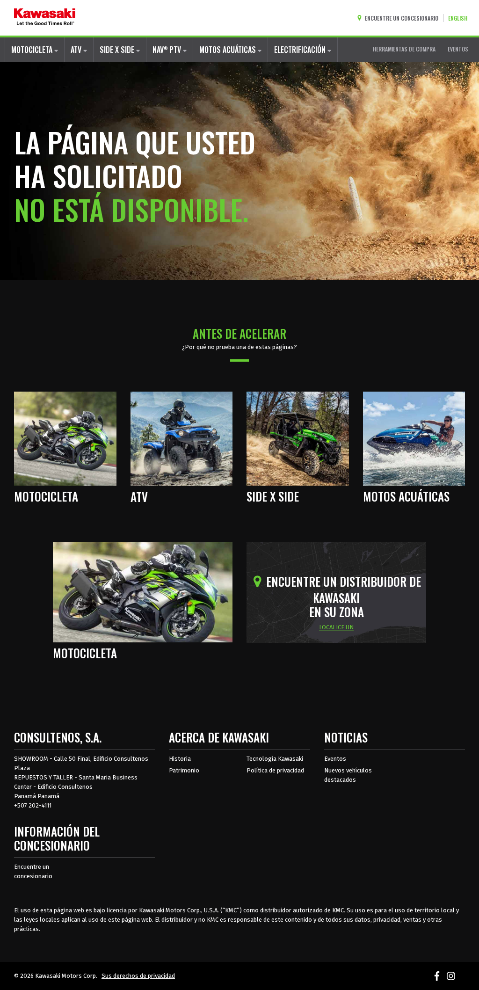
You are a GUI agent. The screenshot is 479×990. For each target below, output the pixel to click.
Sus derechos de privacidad (138, 975)
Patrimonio (184, 770)
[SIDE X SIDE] (298, 438)
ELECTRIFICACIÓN (300, 49)
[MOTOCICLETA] (65, 438)
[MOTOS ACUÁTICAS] (414, 438)
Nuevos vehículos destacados (348, 775)
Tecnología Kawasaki (275, 758)
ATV (77, 49)
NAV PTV (167, 49)
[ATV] (182, 438)
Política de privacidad (275, 770)
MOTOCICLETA (32, 49)
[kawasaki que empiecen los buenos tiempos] (44, 18)
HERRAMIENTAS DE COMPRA (404, 49)
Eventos (335, 758)
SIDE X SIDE (118, 49)
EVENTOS (458, 49)
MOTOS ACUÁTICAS (228, 49)
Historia (180, 758)
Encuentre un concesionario (33, 871)
